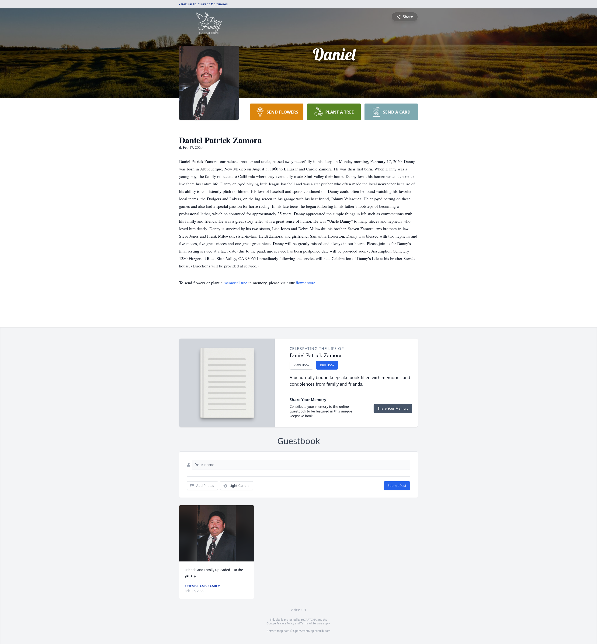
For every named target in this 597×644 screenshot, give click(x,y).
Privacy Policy (285, 623)
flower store (305, 282)
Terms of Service (311, 623)
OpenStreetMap (303, 631)
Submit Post (397, 485)
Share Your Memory (393, 408)
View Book (301, 365)
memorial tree (235, 282)
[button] (216, 533)
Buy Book (327, 365)
